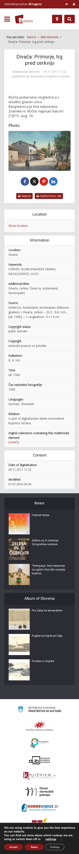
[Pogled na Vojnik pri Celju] (19, 644)
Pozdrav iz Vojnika (43, 661)
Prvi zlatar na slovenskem (47, 610)
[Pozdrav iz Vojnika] (19, 669)
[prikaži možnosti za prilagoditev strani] (66, 4)
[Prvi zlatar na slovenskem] (19, 619)
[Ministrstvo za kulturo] (39, 710)
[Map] (57, 19)
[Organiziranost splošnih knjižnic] (39, 726)
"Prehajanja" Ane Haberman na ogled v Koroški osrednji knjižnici (48, 569)
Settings (55, 847)
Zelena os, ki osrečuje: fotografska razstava (45, 542)
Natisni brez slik (50, 196)
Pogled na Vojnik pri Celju (47, 635)
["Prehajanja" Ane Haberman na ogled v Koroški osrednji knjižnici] (19, 574)
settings (51, 839)
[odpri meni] (7, 19)
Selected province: (23, 4)
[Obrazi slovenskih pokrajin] (39, 791)
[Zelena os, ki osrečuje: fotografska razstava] (19, 549)
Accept (13, 847)
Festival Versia (40, 515)
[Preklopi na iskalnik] (69, 19)
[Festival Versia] (19, 523)
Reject (34, 847)
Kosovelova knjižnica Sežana (50, 76)
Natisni (26, 196)
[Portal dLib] (39, 760)
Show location (18, 226)
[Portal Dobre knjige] (40, 807)
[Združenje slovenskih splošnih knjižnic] (39, 776)
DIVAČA (13, 442)
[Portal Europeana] (39, 743)
